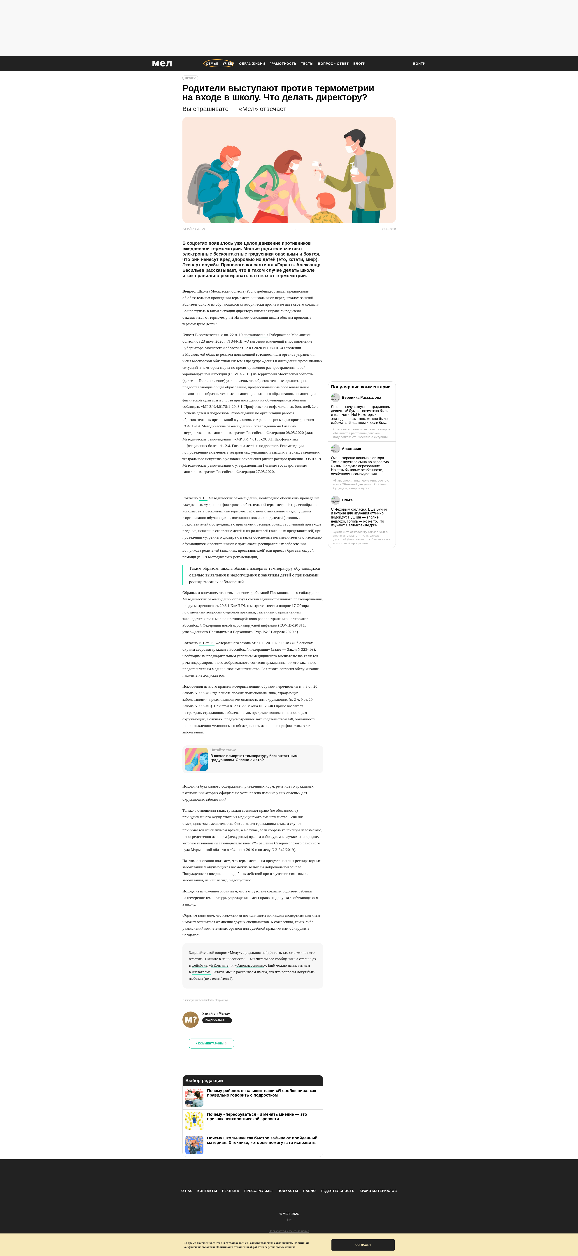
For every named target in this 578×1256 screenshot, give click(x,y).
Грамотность (283, 63)
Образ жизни (252, 63)
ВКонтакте (219, 965)
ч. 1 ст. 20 (206, 643)
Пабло (309, 1191)
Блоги (359, 63)
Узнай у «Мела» (216, 1013)
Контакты (207, 1191)
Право (190, 77)
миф (311, 259)
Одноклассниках (250, 965)
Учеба (229, 63)
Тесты (307, 63)
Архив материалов (378, 1191)
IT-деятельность (337, 1191)
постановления (256, 335)
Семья (212, 63)
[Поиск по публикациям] (404, 64)
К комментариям (211, 1043)
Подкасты (288, 1191)
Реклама (230, 1191)
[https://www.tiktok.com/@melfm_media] (289, 1174)
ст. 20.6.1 (222, 606)
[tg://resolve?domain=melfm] (251, 1174)
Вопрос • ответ (333, 63)
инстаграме (201, 972)
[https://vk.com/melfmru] (276, 1174)
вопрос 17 (287, 606)
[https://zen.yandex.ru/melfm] (264, 1174)
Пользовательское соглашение (289, 1231)
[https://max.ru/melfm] (326, 1174)
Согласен (363, 1245)
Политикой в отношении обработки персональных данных (256, 1247)
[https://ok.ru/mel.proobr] (313, 1174)
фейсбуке (199, 965)
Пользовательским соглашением (269, 1242)
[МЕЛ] (162, 63)
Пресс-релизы (258, 1191)
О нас (187, 1191)
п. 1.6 (203, 498)
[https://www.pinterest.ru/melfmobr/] (301, 1174)
